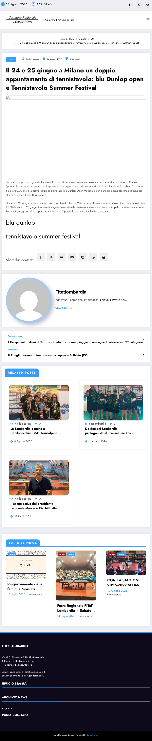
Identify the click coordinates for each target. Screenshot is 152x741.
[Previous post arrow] (143, 339)
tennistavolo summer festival (43, 236)
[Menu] (148, 19)
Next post (13, 349)
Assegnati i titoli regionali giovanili (126, 611)
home (16, 554)
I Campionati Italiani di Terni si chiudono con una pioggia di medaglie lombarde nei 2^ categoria (75, 342)
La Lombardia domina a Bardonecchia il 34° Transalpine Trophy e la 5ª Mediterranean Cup (35, 431)
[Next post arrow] (143, 355)
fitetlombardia (32, 58)
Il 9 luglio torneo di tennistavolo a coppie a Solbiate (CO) (48, 355)
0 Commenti (75, 58)
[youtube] (148, 5)
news (11, 58)
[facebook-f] (130, 5)
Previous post (15, 336)
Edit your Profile (110, 299)
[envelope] (72, 257)
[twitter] (51, 257)
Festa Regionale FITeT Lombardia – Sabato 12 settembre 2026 (29, 608)
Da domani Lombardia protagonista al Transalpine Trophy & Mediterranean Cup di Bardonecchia (110, 431)
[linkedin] (62, 257)
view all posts (63, 308)
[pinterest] (83, 257)
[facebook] (41, 257)
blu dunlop (20, 222)
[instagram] (139, 5)
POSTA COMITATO (15, 722)
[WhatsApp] (93, 257)
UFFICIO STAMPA (14, 690)
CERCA (8, 716)
